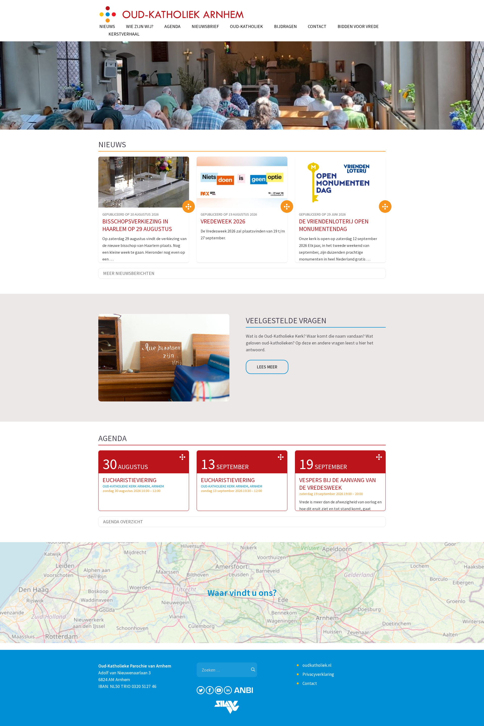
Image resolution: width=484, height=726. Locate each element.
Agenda (172, 26)
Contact (317, 26)
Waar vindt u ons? (242, 592)
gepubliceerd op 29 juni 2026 (322, 214)
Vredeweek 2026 (223, 221)
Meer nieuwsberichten (128, 273)
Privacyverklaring (318, 674)
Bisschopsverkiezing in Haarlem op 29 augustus (137, 225)
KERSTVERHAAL (123, 34)
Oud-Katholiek (246, 26)
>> (182, 457)
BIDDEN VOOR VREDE (358, 26)
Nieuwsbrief (205, 26)
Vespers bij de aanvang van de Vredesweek (337, 483)
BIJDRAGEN (285, 26)
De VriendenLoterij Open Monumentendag (334, 225)
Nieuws (107, 26)
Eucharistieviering (130, 480)
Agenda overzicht (123, 522)
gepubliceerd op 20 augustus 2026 (130, 214)
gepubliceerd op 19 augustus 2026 (229, 214)
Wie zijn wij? (139, 26)
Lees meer (267, 367)
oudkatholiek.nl (316, 665)
